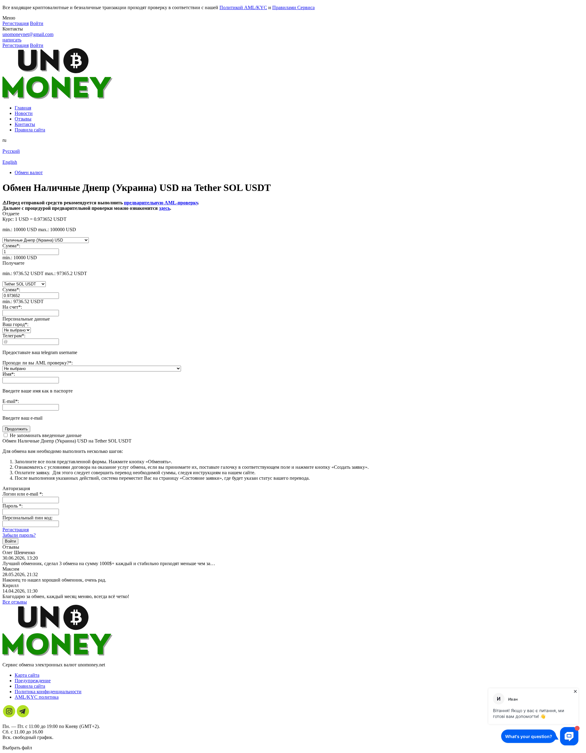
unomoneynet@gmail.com (27, 34)
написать (11, 39)
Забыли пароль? (19, 535)
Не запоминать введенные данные (45, 435)
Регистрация (15, 529)
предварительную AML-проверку (161, 202)
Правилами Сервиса (293, 7)
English (9, 162)
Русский (11, 151)
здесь (164, 208)
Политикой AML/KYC (243, 7)
